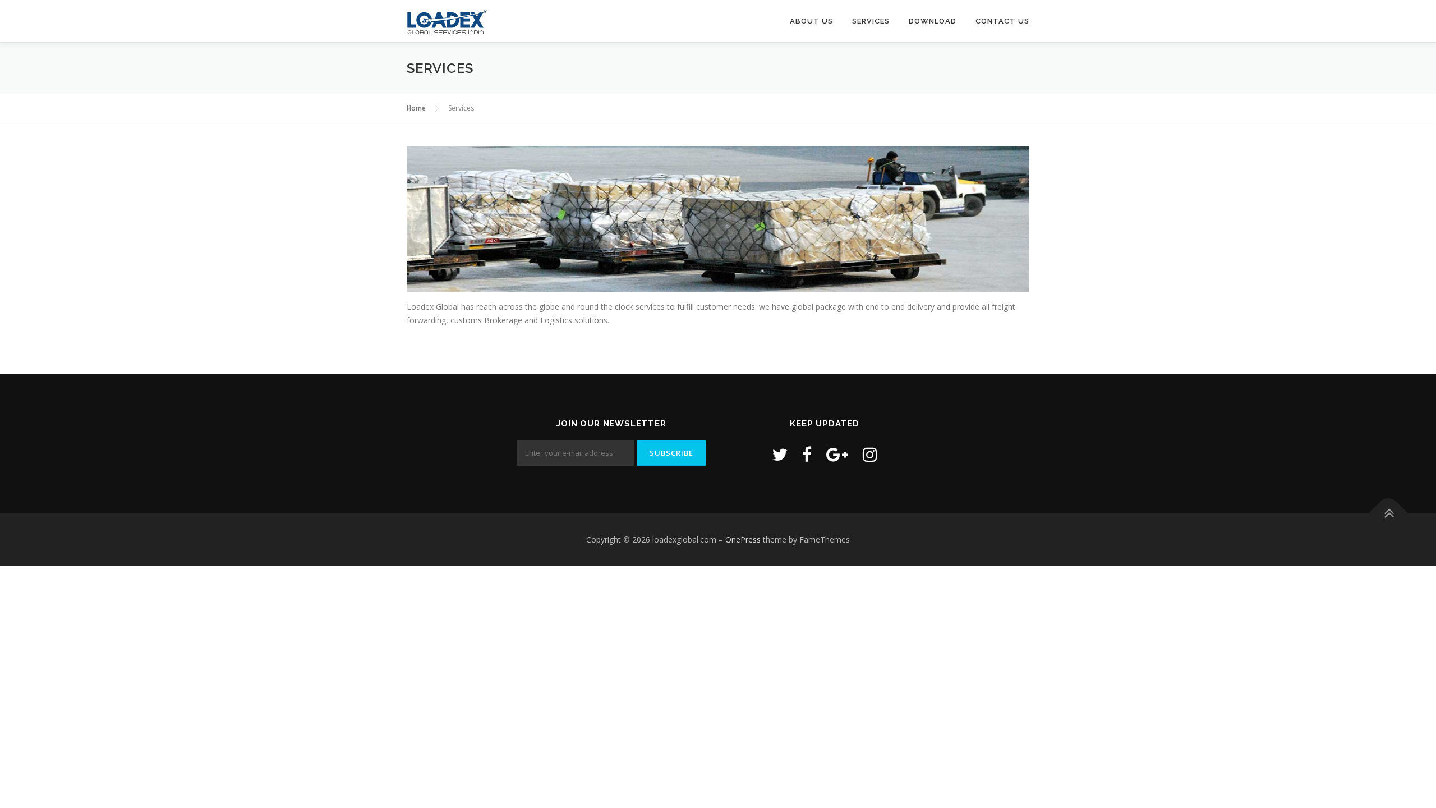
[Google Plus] (837, 454)
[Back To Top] (1389, 513)
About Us (811, 21)
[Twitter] (780, 454)
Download (932, 21)
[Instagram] (870, 454)
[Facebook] (807, 454)
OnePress (743, 539)
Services (871, 21)
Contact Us (1002, 21)
